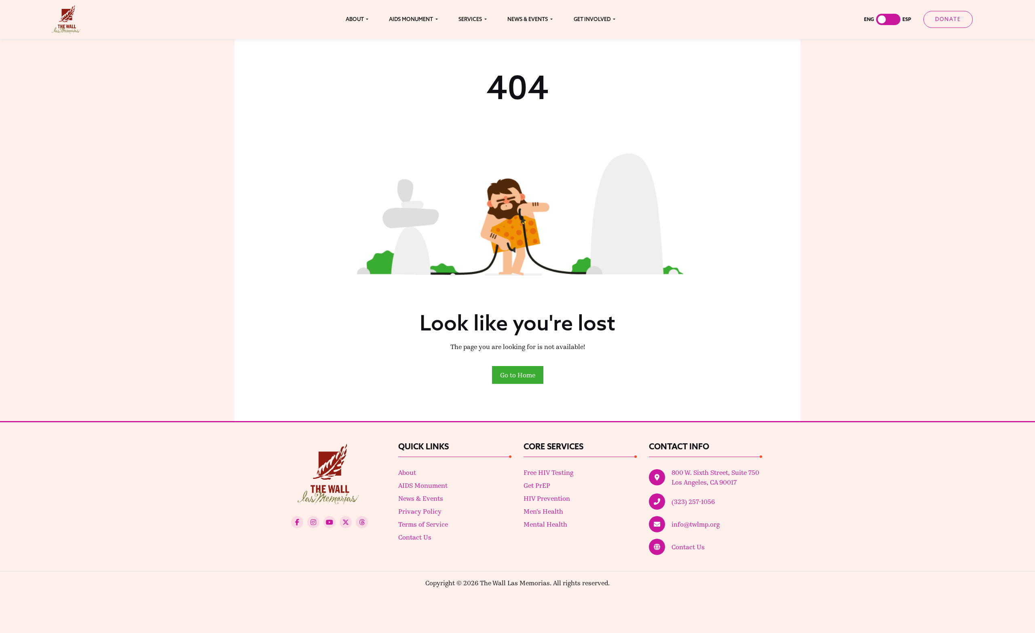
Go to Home (517, 374)
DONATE (948, 19)
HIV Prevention (547, 498)
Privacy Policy (419, 511)
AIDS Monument (423, 485)
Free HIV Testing (548, 472)
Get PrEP (537, 485)
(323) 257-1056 (693, 501)
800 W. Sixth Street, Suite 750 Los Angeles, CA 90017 (715, 477)
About (407, 472)
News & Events (420, 498)
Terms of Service (423, 524)
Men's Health (543, 511)
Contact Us (414, 537)
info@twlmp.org (696, 524)
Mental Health (545, 524)
